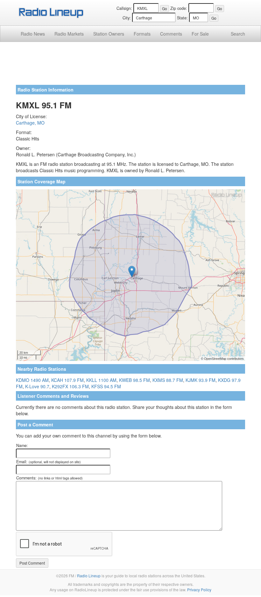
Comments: (49, 478)
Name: (22, 445)
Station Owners (108, 34)
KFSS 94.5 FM (106, 386)
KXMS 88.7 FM (167, 380)
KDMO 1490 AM (32, 380)
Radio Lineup (89, 575)
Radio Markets (69, 34)
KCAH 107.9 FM (67, 380)
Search (238, 34)
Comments (171, 34)
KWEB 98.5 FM (134, 380)
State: (182, 18)
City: (127, 18)
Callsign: (124, 8)
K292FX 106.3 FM (70, 386)
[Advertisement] (130, 66)
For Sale (200, 34)
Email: (48, 462)
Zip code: (178, 8)
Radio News (33, 34)
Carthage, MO (30, 122)
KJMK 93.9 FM (200, 380)
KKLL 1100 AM (101, 380)
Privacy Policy (199, 589)
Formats (142, 34)
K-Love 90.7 (37, 386)
